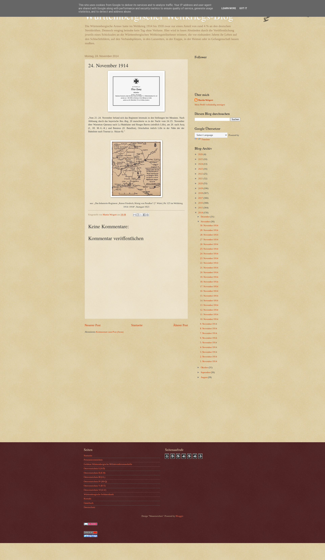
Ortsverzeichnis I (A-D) (94, 468)
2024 (200, 164)
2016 (200, 203)
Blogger (179, 516)
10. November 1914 (209, 319)
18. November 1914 (209, 282)
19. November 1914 (209, 277)
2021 (200, 178)
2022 (200, 174)
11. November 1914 (209, 314)
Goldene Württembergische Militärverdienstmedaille (108, 464)
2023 (200, 169)
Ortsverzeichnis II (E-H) (94, 473)
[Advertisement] (216, 415)
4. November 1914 (208, 347)
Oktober (205, 367)
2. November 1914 (208, 356)
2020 (200, 183)
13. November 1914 (209, 305)
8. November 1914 (208, 328)
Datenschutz (89, 507)
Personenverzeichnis (93, 460)
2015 (200, 208)
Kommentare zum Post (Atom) (109, 332)
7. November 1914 (208, 333)
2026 (200, 154)
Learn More (228, 8)
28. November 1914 (209, 235)
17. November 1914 (209, 286)
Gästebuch (88, 503)
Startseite (137, 325)
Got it (243, 8)
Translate (205, 139)
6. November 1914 (208, 338)
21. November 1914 (209, 268)
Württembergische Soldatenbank (99, 494)
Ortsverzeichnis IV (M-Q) (95, 481)
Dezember (205, 217)
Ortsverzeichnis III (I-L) (94, 477)
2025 (200, 159)
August (204, 377)
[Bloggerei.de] (90, 524)
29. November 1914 (209, 230)
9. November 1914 (208, 324)
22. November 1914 (209, 263)
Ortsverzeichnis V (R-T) (94, 486)
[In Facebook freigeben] (144, 215)
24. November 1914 (209, 253)
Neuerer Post (93, 325)
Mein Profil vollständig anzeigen (210, 105)
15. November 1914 (209, 296)
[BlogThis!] (137, 215)
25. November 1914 (209, 249)
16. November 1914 (209, 291)
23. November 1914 (209, 258)
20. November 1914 (209, 272)
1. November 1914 (208, 361)
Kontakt (87, 498)
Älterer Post (180, 325)
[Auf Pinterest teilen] (147, 215)
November (206, 221)
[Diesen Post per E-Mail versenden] (134, 215)
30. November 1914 (209, 225)
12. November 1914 (209, 310)
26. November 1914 (209, 244)
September (206, 372)
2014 (200, 212)
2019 (200, 188)
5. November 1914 (208, 342)
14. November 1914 (209, 300)
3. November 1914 (208, 352)
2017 (200, 198)
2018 (200, 193)
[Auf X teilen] (141, 215)
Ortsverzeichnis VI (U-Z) (95, 490)
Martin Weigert (205, 100)
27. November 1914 (209, 239)
